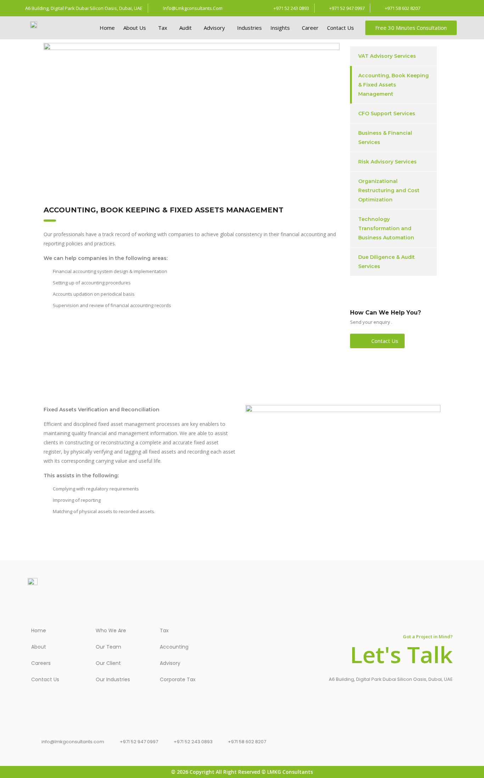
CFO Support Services (386, 113)
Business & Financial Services (385, 137)
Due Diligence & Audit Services (386, 261)
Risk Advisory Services (387, 162)
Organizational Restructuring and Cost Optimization (389, 190)
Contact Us (340, 27)
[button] (136, 28)
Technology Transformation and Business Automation (386, 228)
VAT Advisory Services (387, 56)
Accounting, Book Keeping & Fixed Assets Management (393, 84)
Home (107, 27)
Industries (249, 27)
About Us (134, 27)
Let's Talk (401, 654)
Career (310, 27)
